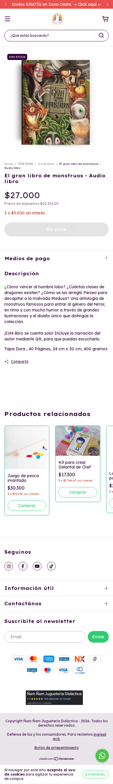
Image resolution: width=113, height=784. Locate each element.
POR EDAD (25, 164)
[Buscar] (101, 35)
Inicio (8, 164)
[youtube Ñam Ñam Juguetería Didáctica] (37, 566)
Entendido (95, 774)
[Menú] (7, 19)
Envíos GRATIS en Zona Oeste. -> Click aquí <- (56, 4)
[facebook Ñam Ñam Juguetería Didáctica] (23, 566)
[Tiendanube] (57, 759)
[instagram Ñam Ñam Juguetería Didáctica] (8, 566)
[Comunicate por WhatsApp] (102, 755)
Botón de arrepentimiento (56, 747)
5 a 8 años (46, 164)
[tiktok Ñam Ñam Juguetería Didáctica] (51, 566)
